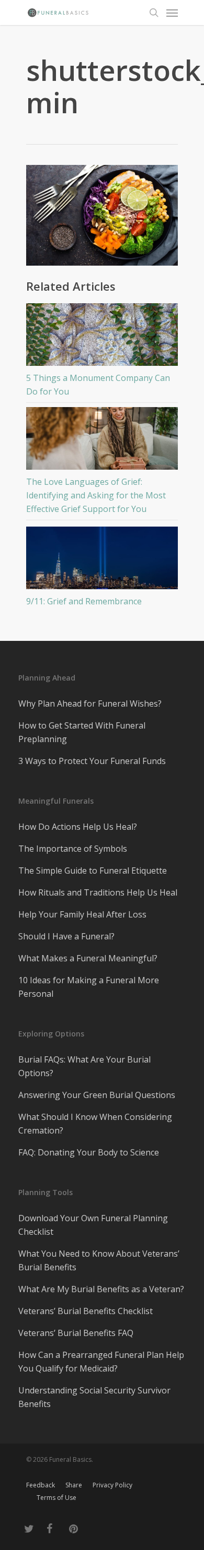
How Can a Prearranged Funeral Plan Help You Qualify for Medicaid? (101, 1361)
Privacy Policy (112, 1485)
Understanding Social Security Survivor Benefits (94, 1397)
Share (73, 1485)
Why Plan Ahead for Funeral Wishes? (90, 703)
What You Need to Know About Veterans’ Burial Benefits (98, 1260)
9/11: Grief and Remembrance (84, 601)
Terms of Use (56, 1497)
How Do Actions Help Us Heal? (77, 826)
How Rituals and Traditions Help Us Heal (97, 892)
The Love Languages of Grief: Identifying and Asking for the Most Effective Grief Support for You (96, 495)
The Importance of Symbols (72, 848)
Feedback (40, 1485)
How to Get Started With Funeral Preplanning (81, 732)
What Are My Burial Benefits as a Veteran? (101, 1289)
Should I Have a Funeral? (66, 936)
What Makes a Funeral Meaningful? (87, 958)
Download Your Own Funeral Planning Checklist (93, 1224)
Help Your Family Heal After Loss (82, 914)
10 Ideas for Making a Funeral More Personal (88, 986)
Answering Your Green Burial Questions (96, 1095)
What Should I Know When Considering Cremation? (95, 1123)
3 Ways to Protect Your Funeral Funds (92, 761)
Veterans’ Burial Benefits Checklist (85, 1311)
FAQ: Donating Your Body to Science (88, 1152)
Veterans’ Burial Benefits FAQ (75, 1333)
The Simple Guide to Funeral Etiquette (92, 870)
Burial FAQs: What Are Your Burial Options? (84, 1066)
